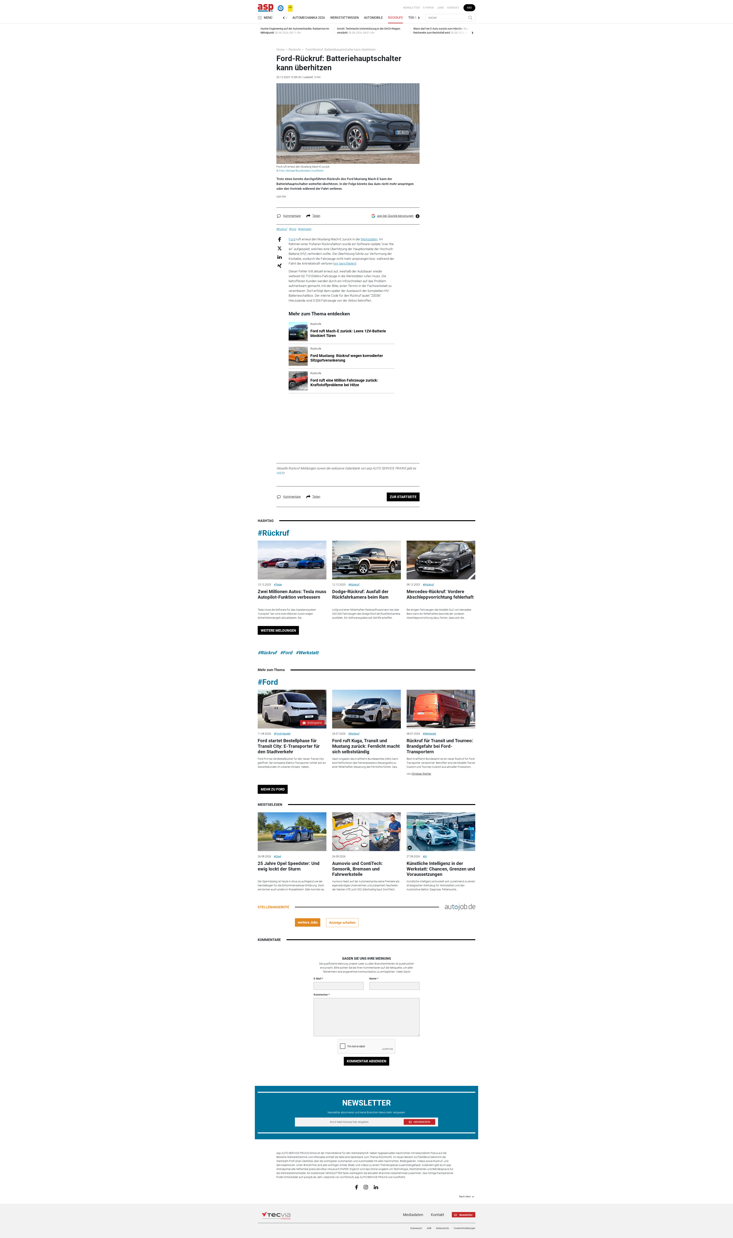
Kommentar (321, 994)
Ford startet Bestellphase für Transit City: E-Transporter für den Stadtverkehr (289, 746)
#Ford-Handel (282, 733)
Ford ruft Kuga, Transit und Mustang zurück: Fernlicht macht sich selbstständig (366, 746)
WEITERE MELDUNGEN (278, 630)
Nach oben (465, 1196)
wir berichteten (344, 263)
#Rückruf (273, 533)
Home (280, 49)
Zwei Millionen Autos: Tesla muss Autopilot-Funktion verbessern (292, 594)
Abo (469, 7)
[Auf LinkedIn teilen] (279, 256)
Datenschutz (442, 1228)
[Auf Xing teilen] (279, 265)
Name (373, 978)
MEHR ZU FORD (273, 789)
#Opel (277, 856)
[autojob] (460, 906)
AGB (429, 1228)
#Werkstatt (307, 652)
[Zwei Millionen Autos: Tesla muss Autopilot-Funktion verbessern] (292, 560)
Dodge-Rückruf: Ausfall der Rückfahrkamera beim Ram (360, 594)
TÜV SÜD (414, 17)
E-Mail (317, 978)
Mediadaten (413, 1214)
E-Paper (428, 7)
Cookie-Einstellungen (464, 1228)
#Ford (286, 652)
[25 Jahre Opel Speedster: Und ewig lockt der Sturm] (292, 831)
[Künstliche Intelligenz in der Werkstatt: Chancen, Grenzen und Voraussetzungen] (441, 831)
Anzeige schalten (342, 923)
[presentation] (472, 32)
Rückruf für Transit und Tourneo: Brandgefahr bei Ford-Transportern (440, 746)
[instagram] (366, 1186)
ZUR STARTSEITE (403, 497)
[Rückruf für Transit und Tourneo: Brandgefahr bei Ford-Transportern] (441, 709)
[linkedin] (376, 1186)
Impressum (416, 1228)
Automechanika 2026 (308, 17)
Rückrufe (395, 17)
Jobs (440, 7)
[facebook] (356, 1187)
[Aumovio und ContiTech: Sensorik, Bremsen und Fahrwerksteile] (366, 831)
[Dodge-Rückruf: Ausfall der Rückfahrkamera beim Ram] (366, 560)
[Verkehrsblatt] (289, 7)
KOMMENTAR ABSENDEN (366, 1061)
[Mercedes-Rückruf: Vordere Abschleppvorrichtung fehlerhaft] (441, 560)
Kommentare (292, 216)
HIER (280, 473)
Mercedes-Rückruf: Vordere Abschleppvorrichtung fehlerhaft (440, 594)
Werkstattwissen (344, 17)
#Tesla (278, 584)
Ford (292, 239)
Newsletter (411, 7)
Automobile (373, 17)
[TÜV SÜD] (279, 7)
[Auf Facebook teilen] (279, 239)
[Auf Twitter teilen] (280, 248)
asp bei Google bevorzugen (395, 216)
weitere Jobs (308, 922)
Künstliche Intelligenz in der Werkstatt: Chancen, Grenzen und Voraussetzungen (441, 869)
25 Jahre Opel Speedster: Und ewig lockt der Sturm (289, 866)
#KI (425, 856)
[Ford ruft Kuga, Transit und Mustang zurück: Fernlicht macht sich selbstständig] (366, 709)
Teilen (316, 216)
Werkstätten (369, 239)
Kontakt (453, 7)
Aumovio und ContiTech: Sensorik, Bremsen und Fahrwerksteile (357, 869)
